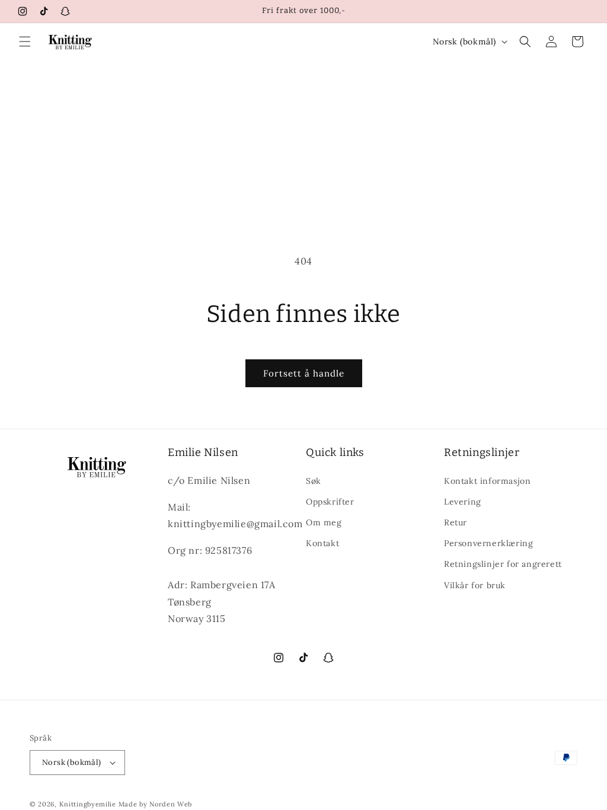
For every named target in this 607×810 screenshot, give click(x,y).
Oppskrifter (330, 501)
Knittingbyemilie (89, 804)
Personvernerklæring (488, 543)
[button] (25, 41)
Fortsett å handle (303, 373)
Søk (313, 481)
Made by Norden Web (156, 804)
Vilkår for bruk (475, 585)
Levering (462, 501)
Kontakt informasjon (487, 481)
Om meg (324, 522)
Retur (455, 522)
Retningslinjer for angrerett (503, 564)
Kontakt (322, 543)
